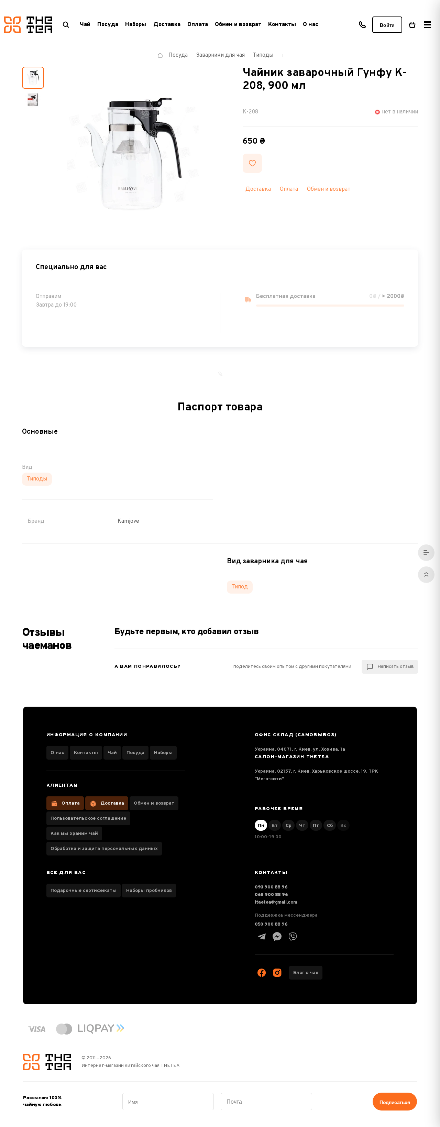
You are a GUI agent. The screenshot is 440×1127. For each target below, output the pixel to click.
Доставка (166, 24)
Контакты (282, 24)
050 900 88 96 (271, 924)
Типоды (37, 479)
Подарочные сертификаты (84, 891)
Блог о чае (305, 973)
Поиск (66, 24)
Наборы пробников (149, 891)
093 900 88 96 (271, 887)
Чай (112, 753)
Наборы (163, 753)
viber (292, 936)
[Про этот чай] (426, 552)
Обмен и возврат (238, 24)
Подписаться (395, 1102)
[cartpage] (412, 24)
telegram (261, 936)
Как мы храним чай (74, 834)
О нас (310, 24)
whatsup (277, 936)
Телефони (362, 24)
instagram (277, 973)
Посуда (135, 753)
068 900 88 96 (271, 895)
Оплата (197, 24)
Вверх (426, 574)
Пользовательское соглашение (88, 818)
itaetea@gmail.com (276, 902)
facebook (261, 973)
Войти (387, 25)
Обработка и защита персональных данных (104, 849)
